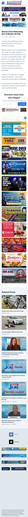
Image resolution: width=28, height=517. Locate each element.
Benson (10, 36)
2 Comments (13, 424)
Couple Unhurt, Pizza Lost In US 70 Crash (13, 311)
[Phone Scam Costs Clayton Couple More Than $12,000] (14, 389)
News (14, 36)
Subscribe (22, 104)
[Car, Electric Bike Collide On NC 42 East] (14, 323)
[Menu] (3, 3)
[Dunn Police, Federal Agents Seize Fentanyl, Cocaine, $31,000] (14, 366)
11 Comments (14, 401)
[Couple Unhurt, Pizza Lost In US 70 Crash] (14, 302)
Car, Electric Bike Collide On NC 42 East (12, 332)
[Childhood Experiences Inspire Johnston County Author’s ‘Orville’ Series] (14, 344)
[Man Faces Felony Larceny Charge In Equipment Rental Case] (14, 411)
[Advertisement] (14, 489)
